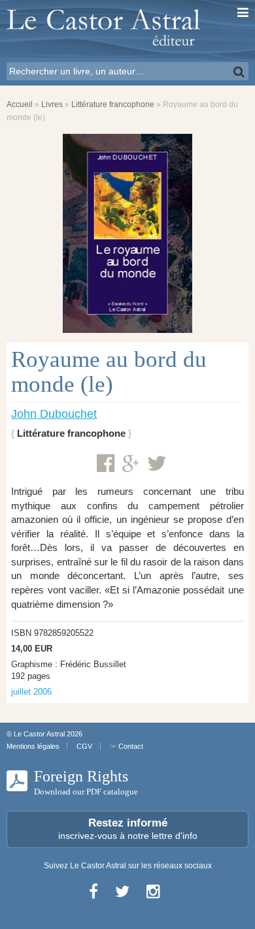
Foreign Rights (86, 782)
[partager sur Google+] (130, 464)
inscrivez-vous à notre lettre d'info (127, 829)
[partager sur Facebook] (105, 463)
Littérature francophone (112, 104)
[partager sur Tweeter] (157, 463)
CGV (84, 746)
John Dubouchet (54, 413)
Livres (52, 104)
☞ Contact (126, 746)
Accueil (20, 104)
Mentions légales (33, 746)
